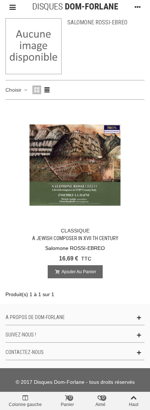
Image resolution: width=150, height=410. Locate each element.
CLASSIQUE (75, 231)
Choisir (14, 90)
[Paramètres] (138, 7)
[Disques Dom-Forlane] (75, 7)
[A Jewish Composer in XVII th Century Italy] (75, 165)
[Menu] (12, 7)
